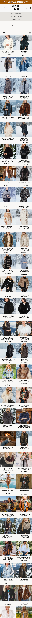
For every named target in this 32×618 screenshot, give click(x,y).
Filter (4, 32)
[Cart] (30, 8)
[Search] (5, 8)
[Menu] (1, 8)
